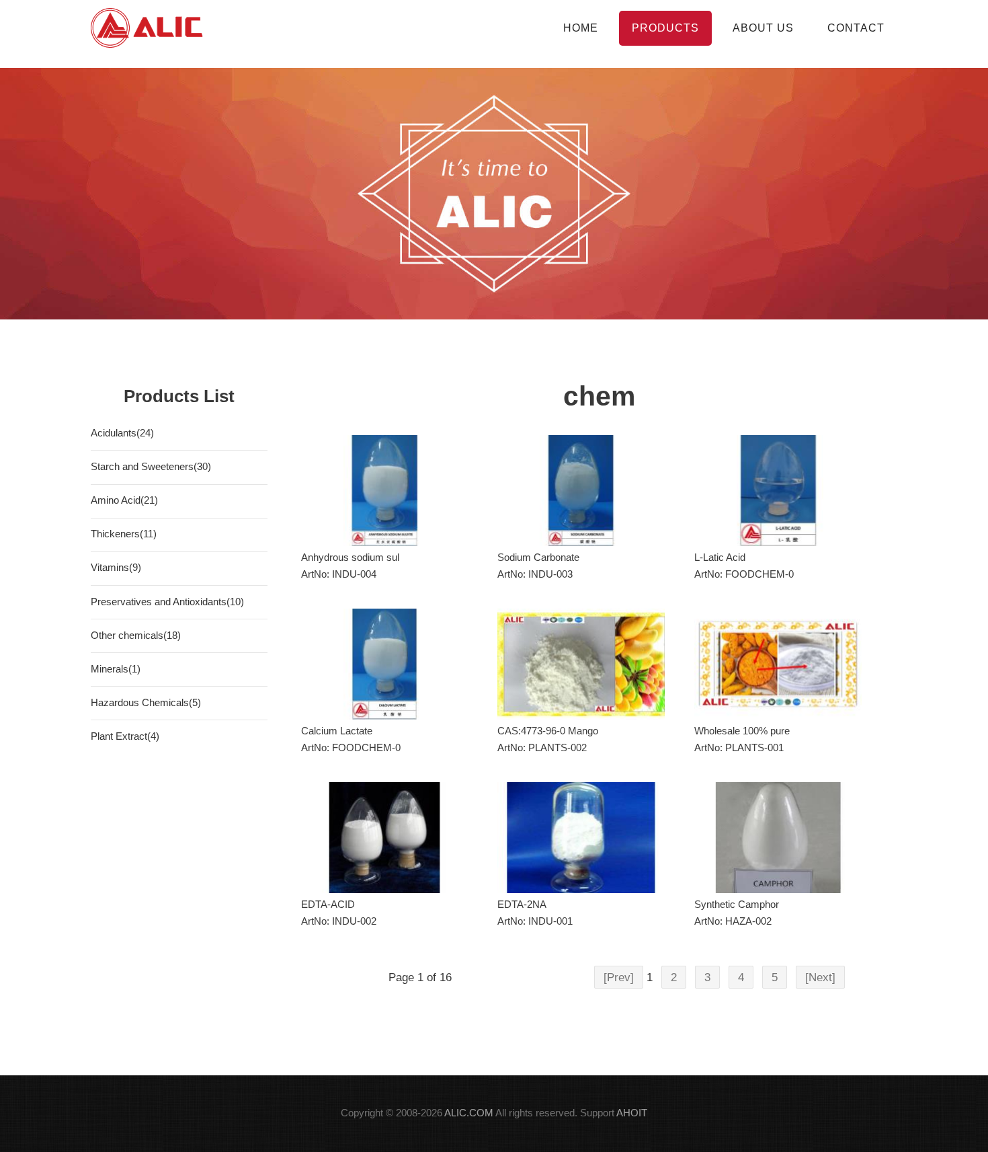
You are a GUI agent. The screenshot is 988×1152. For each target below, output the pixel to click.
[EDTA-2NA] (581, 837)
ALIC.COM (468, 1113)
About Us (763, 28)
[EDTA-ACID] (384, 837)
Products (665, 28)
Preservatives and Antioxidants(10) (167, 602)
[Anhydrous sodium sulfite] (384, 490)
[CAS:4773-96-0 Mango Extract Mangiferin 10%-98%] (581, 664)
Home (580, 28)
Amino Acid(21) (124, 500)
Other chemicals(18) (136, 635)
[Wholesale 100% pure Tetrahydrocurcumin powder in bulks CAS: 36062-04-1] (778, 664)
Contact (855, 28)
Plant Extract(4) (125, 736)
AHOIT (631, 1113)
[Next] (820, 977)
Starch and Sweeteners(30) (151, 466)
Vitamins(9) (116, 567)
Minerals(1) (115, 669)
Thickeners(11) (124, 534)
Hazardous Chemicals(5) (146, 702)
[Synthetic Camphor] (778, 837)
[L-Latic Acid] (778, 490)
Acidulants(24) (122, 433)
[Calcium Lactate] (384, 664)
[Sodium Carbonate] (581, 490)
